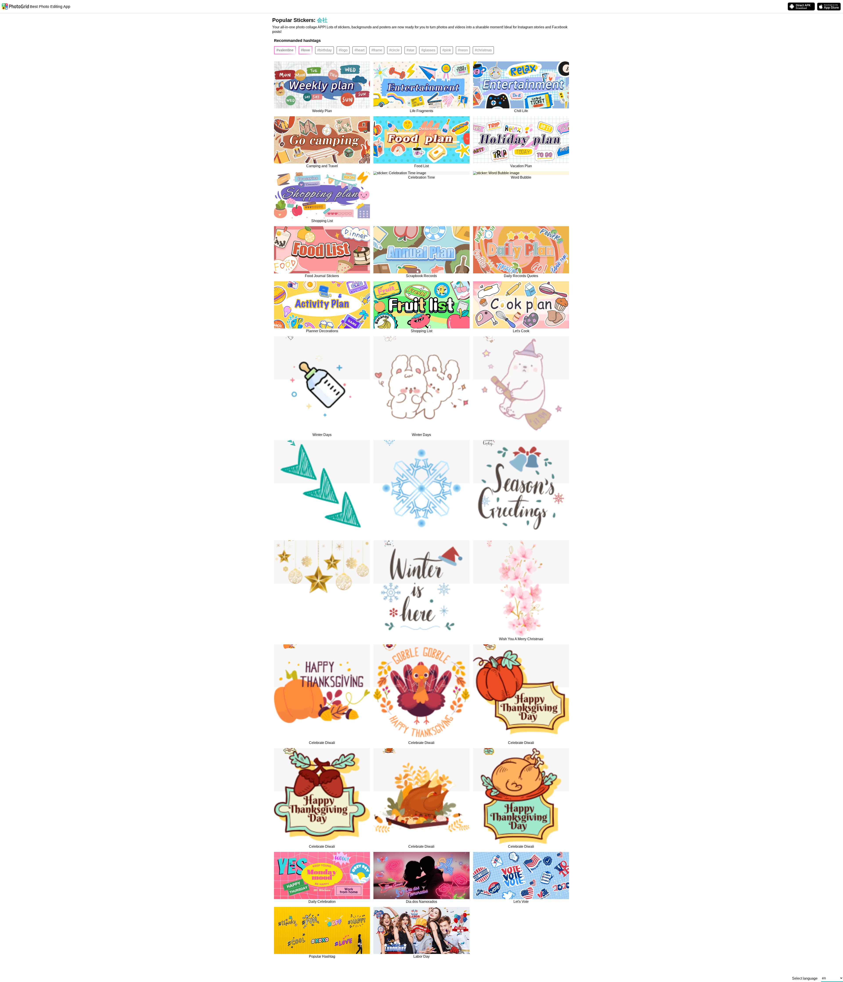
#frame (376, 50)
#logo (343, 50)
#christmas (483, 50)
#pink (446, 50)
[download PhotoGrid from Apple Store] (829, 6)
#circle (394, 50)
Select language (805, 978)
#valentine (285, 50)
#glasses (428, 50)
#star (410, 50)
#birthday (324, 50)
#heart (359, 50)
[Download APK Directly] (801, 6)
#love (305, 50)
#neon (463, 50)
